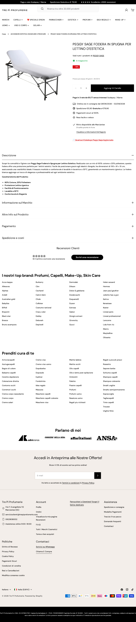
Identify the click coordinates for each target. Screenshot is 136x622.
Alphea (5, 290)
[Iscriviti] (97, 475)
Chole (38, 299)
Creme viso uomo (43, 364)
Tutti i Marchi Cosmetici (46, 529)
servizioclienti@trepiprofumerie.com (21, 514)
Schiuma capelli (110, 373)
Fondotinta (40, 381)
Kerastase (107, 303)
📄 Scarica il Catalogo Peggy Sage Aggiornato (93, 140)
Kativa (106, 299)
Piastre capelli (75, 385)
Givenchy (73, 320)
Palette (72, 381)
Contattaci (109, 526)
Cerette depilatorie (10, 377)
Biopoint (5, 312)
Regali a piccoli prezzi (112, 360)
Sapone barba (109, 368)
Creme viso (41, 360)
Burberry (39, 282)
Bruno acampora (9, 324)
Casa (4, 34)
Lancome (107, 320)
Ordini (38, 512)
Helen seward (109, 282)
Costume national (43, 307)
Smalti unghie (109, 385)
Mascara (39, 389)
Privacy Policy (88, 483)
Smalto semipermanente (114, 389)
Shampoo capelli (110, 377)
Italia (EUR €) (23, 589)
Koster (106, 307)
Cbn (37, 286)
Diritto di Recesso (10, 547)
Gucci (72, 324)
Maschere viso (42, 402)
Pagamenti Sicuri (9, 561)
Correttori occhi (9, 389)
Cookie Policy (8, 556)
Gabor (72, 312)
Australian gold (8, 299)
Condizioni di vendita (11, 566)
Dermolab (73, 282)
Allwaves (6, 286)
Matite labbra (75, 360)
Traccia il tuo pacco (112, 516)
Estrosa (72, 307)
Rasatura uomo (75, 398)
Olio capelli (74, 368)
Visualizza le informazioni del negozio (91, 132)
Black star (6, 316)
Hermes (106, 286)
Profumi (72, 389)
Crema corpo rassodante (13, 394)
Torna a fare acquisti (45, 534)
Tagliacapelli (108, 398)
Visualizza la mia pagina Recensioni (46, 518)
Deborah (39, 320)
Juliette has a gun (111, 295)
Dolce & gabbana (76, 290)
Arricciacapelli (8, 360)
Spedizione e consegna (114, 507)
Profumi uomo (75, 394)
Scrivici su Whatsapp (45, 547)
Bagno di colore (9, 368)
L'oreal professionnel (112, 316)
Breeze (5, 320)
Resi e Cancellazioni (10, 570)
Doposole (40, 373)
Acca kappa (7, 282)
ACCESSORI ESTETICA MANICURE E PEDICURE (28, 34)
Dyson (72, 303)
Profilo (38, 507)
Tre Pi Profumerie (16, 596)
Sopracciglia (108, 394)
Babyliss (5, 303)
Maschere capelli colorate (47, 398)
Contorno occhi (8, 385)
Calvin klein (41, 295)
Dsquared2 (74, 299)
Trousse (106, 406)
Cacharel (39, 290)
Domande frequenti (112, 521)
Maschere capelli (43, 394)
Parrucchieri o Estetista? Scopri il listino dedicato (84, 503)
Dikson (72, 286)
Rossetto (107, 364)
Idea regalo (40, 385)
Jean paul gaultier (111, 290)
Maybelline (107, 333)
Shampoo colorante (111, 381)
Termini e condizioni (71, 483)
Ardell (4, 295)
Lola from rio (108, 324)
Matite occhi (74, 364)
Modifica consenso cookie (13, 575)
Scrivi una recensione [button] (87, 257)
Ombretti (73, 377)
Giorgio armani (75, 316)
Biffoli (4, 307)
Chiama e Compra (44, 551)
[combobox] (68, 9)
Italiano (5, 589)
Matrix (106, 329)
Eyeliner (39, 377)
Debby (38, 316)
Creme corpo (7, 398)
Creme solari (7, 402)
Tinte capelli (108, 402)
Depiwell (39, 324)
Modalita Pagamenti (113, 512)
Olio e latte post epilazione (81, 373)
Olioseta (106, 337)
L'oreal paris (108, 312)
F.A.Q (38, 524)
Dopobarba (41, 368)
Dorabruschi (74, 295)
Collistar (39, 303)
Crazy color (41, 312)
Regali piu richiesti (77, 402)
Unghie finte (108, 411)
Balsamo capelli (9, 373)
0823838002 (11, 519)
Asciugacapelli (8, 364)
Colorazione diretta (10, 381)
